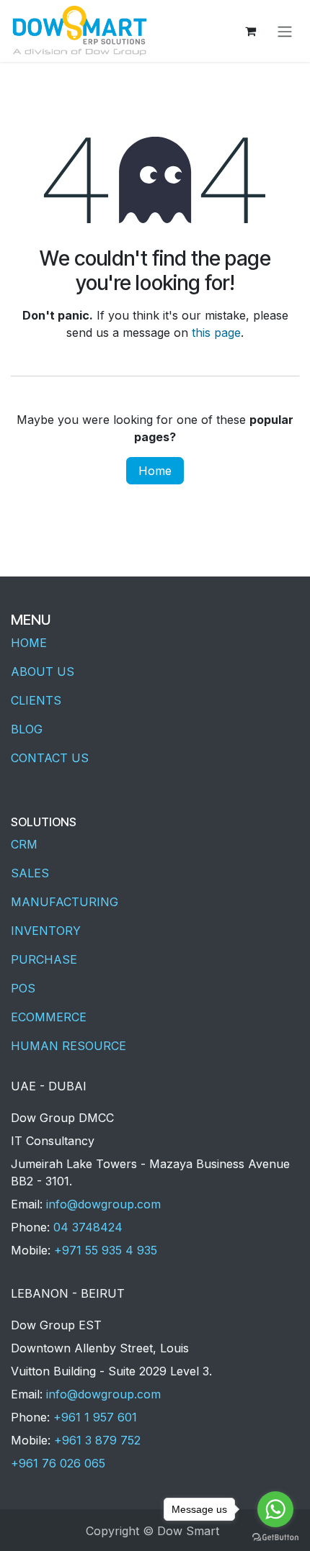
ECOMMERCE (49, 1017)
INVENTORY (46, 930)
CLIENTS (36, 700)
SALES (30, 873)
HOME (29, 643)
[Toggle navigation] (284, 31)
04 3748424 (88, 1227)
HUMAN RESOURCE (68, 1046)
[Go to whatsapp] (275, 1509)
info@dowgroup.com (103, 1204)
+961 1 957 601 (95, 1417)
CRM (24, 844)
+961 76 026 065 (58, 1463)
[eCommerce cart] (250, 31)
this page (216, 332)
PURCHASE (44, 959)
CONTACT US (50, 758)
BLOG (27, 729)
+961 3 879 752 (97, 1440)
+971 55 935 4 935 (105, 1250)
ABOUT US (42, 671)
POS (23, 988)
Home (155, 471)
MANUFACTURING (64, 902)
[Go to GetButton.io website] (275, 1536)
